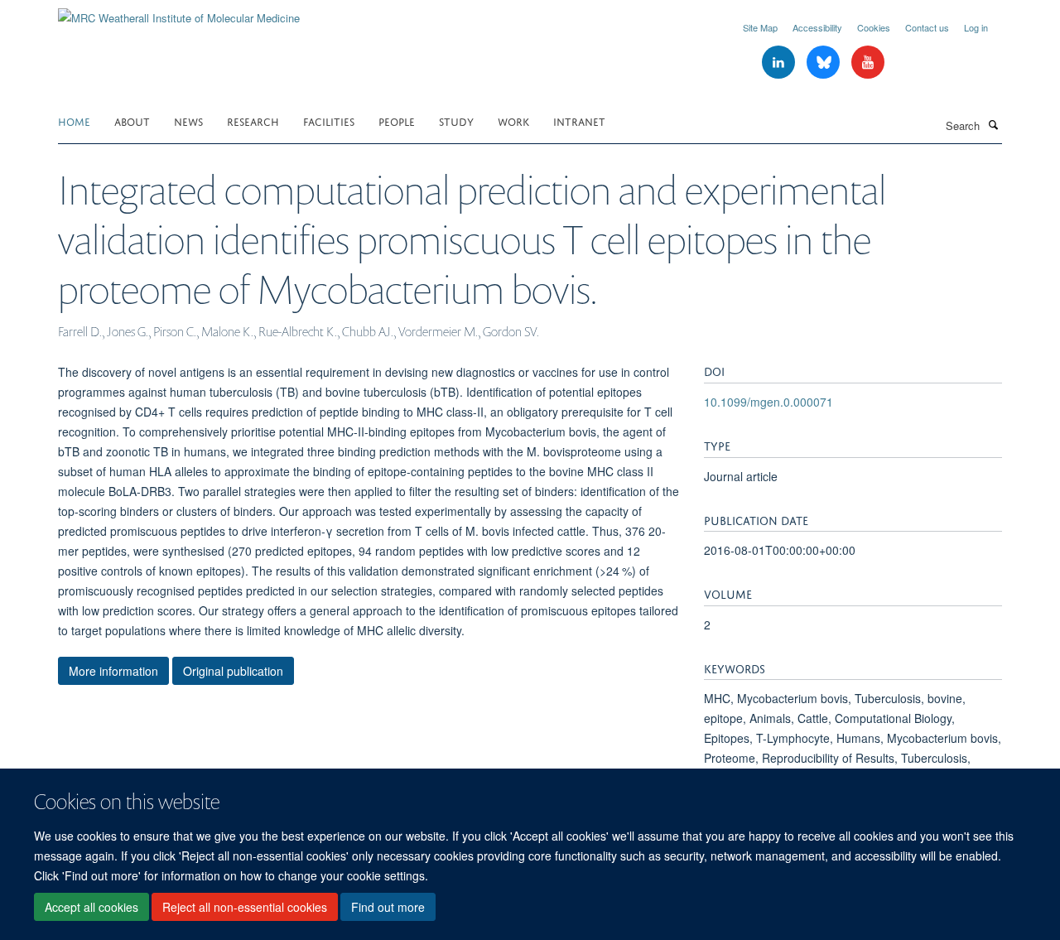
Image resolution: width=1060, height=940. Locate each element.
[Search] (993, 124)
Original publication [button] (233, 671)
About (132, 120)
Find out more (388, 907)
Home (74, 120)
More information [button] (113, 671)
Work (513, 120)
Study (456, 120)
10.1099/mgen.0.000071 (768, 401)
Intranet (579, 120)
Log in (976, 27)
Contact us (927, 27)
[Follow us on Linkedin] (780, 62)
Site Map (760, 27)
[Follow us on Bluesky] (825, 62)
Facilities (328, 120)
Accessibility (817, 27)
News (188, 120)
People (396, 120)
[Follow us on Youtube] (867, 62)
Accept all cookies (91, 907)
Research (253, 120)
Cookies (873, 27)
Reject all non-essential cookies (244, 907)
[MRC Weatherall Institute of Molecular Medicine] (179, 12)
